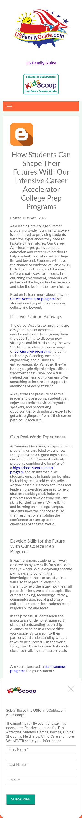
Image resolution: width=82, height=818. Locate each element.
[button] (70, 688)
